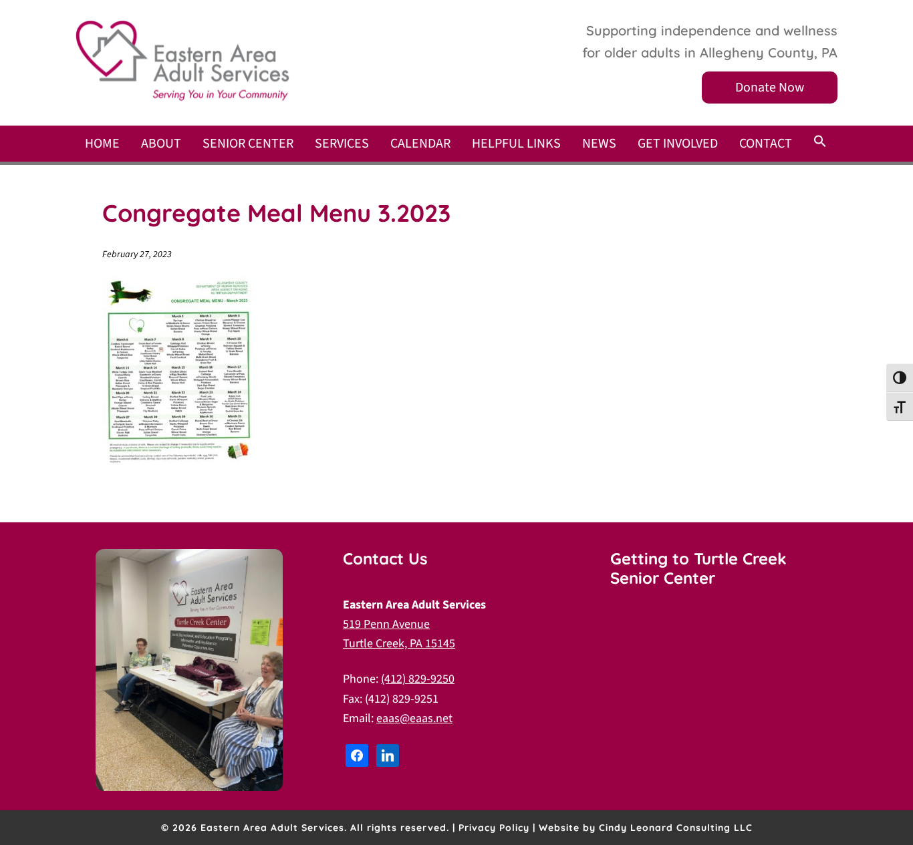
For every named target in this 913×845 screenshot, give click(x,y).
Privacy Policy (494, 828)
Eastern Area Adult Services (182, 61)
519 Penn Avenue (386, 624)
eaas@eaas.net (414, 718)
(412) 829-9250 (417, 679)
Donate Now (769, 87)
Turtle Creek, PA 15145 (399, 643)
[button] (820, 142)
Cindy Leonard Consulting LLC (676, 828)
